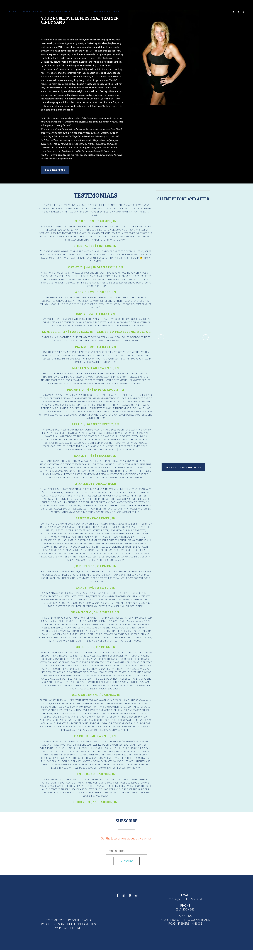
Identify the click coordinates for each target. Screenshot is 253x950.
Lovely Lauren (183, 287)
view (189, 240)
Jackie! (213, 402)
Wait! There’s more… (172, 425)
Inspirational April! (183, 230)
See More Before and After (183, 467)
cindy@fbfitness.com (185, 899)
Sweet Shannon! (183, 359)
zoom (177, 240)
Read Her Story (55, 170)
